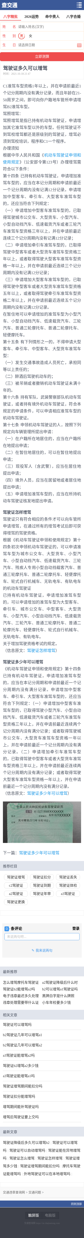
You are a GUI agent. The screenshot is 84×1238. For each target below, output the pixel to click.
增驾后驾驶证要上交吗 (21, 1117)
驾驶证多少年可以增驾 (47, 793)
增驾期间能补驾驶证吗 (21, 1107)
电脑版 (50, 1215)
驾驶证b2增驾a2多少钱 (21, 1066)
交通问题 (34, 1192)
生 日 (9, 45)
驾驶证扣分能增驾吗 (19, 1096)
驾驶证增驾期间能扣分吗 (22, 1086)
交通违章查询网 (14, 1192)
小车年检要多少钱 (56, 1002)
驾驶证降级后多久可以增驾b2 (26, 1143)
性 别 (9, 36)
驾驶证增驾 (16, 877)
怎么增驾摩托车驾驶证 (21, 982)
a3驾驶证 (68, 894)
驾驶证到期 (42, 885)
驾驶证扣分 (42, 877)
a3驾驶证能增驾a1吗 (19, 1076)
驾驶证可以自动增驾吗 (27, 1150)
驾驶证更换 (16, 902)
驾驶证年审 (42, 894)
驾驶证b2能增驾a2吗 (19, 989)
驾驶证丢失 (68, 877)
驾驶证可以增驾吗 (17, 1025)
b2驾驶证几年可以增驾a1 (22, 1035)
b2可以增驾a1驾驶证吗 (60, 989)
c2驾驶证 (16, 885)
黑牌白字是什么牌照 (58, 996)
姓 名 (9, 27)
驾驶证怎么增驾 (21, 1158)
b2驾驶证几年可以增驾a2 (22, 1045)
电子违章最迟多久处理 (21, 996)
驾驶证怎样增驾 (41, 650)
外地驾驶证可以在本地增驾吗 (47, 1174)
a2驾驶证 (16, 894)
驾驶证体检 (68, 885)
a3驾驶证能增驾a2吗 (19, 1055)
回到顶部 (76, 1204)
